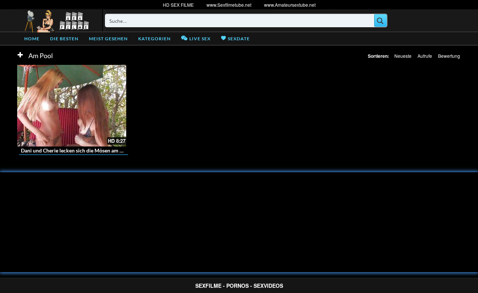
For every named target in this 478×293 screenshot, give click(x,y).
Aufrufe (425, 56)
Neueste (403, 56)
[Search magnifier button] (380, 20)
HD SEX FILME (178, 5)
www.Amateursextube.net (290, 5)
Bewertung (449, 56)
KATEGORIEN (154, 38)
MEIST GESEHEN (108, 38)
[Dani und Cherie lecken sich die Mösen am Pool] (71, 105)
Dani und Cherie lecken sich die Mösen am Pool (75, 150)
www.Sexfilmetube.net (229, 5)
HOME (32, 38)
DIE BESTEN (64, 38)
